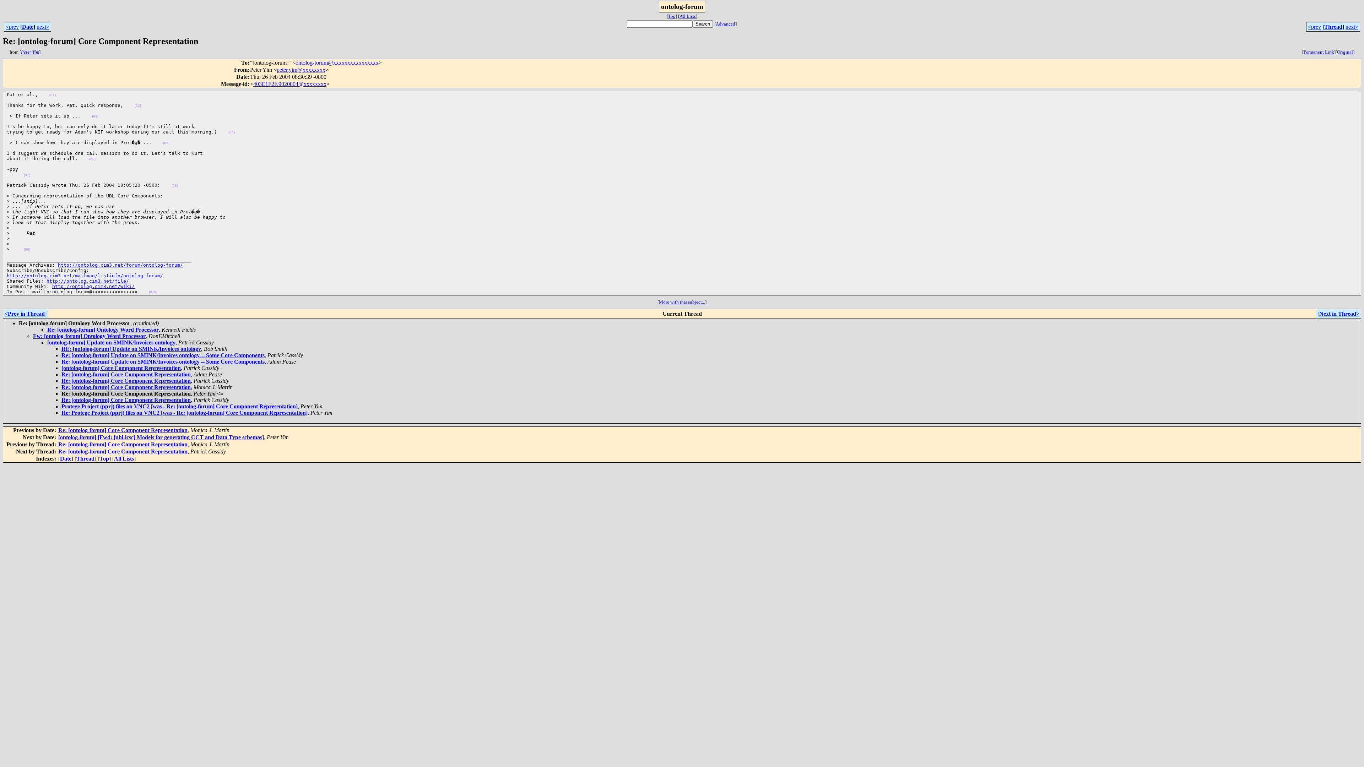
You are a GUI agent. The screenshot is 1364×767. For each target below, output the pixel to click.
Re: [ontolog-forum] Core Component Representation (126, 374)
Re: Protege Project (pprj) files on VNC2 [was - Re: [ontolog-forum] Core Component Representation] (184, 413)
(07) (27, 175)
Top (672, 16)
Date (27, 27)
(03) (95, 116)
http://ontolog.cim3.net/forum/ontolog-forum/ (120, 265)
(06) (92, 159)
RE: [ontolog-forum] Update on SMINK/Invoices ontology (131, 349)
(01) (52, 95)
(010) (153, 292)
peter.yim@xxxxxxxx (301, 70)
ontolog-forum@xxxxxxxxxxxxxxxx (337, 63)
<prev (12, 27)
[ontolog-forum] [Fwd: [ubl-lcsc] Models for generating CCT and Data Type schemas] (161, 437)
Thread (1333, 27)
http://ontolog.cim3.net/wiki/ (93, 286)
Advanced (725, 24)
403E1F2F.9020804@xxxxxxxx (289, 84)
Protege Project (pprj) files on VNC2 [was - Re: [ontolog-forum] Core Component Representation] (179, 406)
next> (43, 27)
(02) (138, 106)
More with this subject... (682, 302)
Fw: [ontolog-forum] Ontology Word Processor (89, 336)
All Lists (688, 16)
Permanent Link (1319, 52)
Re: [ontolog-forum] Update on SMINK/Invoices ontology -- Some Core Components (163, 355)
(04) (231, 132)
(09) (27, 249)
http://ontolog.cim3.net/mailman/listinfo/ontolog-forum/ (85, 275)
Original (1345, 52)
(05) (166, 143)
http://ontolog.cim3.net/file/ (88, 281)
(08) (175, 185)
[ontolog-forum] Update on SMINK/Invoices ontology (111, 342)
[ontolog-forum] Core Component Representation (121, 368)
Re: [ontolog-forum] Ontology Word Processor (103, 330)
